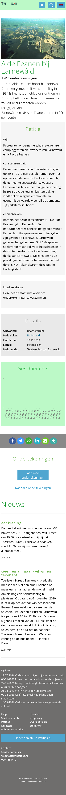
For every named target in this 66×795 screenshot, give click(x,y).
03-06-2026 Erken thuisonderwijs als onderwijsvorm (32, 679)
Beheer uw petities (12, 729)
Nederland (33, 335)
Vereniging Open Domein (33, 781)
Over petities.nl (39, 721)
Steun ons (35, 725)
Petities (5, 721)
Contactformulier (11, 751)
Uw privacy (36, 718)
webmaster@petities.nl (14, 755)
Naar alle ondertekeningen (33, 488)
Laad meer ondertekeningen (32, 475)
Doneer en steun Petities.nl (33, 738)
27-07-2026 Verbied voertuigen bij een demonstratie (32, 675)
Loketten (6, 725)
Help (4, 714)
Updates (34, 714)
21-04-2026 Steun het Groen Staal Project (26, 691)
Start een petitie (10, 718)
